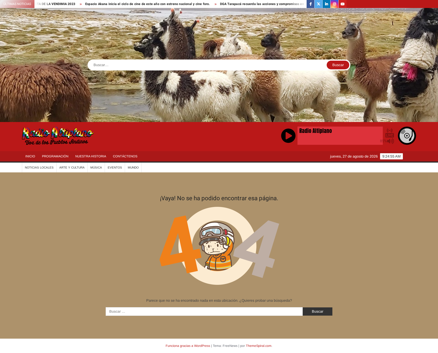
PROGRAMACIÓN (55, 156)
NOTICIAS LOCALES (39, 167)
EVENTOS (115, 167)
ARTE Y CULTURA (72, 167)
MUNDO (133, 167)
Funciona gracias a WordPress (188, 346)
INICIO (30, 156)
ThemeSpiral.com (258, 346)
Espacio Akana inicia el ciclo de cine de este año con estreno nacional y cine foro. (116, 4)
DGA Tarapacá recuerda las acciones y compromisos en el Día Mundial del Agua (249, 4)
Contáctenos (125, 156)
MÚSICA (96, 167)
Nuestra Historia (90, 156)
